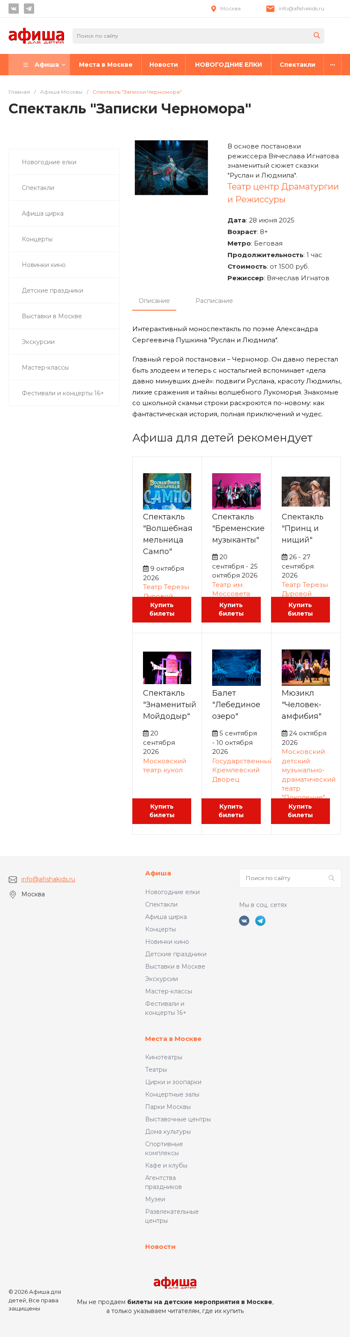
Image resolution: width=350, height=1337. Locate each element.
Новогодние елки (172, 892)
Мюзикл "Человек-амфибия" (301, 704)
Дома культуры (168, 1131)
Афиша (158, 873)
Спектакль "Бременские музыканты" (238, 528)
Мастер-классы (168, 991)
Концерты (160, 929)
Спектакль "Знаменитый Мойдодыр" (169, 704)
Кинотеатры (163, 1057)
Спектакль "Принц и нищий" (303, 528)
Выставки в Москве (175, 966)
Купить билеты (162, 609)
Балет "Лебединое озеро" (236, 704)
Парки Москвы (168, 1107)
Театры (156, 1069)
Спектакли (161, 904)
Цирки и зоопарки (173, 1082)
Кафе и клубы (166, 1165)
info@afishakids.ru (301, 8)
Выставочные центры (178, 1119)
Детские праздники (176, 954)
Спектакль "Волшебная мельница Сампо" (167, 534)
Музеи (155, 1199)
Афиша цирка (166, 917)
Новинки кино (167, 942)
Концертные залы (172, 1094)
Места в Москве (173, 1039)
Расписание (214, 301)
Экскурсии (161, 979)
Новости (160, 1246)
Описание (154, 301)
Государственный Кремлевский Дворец (242, 770)
